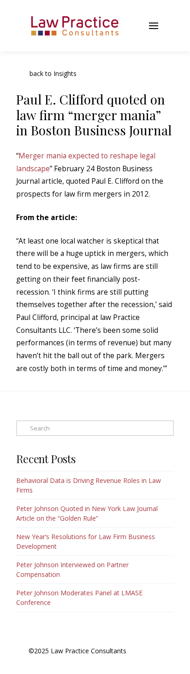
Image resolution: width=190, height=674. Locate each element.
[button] (130, 25)
